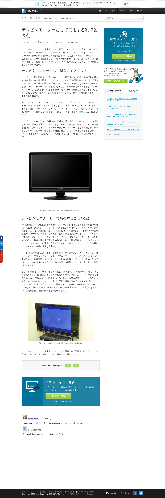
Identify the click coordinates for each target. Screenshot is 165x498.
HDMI (82, 111)
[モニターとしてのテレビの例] (60, 209)
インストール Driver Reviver (58, 401)
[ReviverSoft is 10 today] (94, 11)
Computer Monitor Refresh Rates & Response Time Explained (121, 115)
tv (63, 42)
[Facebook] (135, 495)
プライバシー (81, 494)
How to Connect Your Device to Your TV (123, 130)
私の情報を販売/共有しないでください (62, 492)
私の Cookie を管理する (85, 492)
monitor (57, 42)
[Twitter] (141, 495)
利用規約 (71, 494)
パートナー (30, 492)
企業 (23, 492)
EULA (38, 492)
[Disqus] (60, 446)
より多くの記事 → (113, 134)
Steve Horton (30, 42)
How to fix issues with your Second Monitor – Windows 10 (121, 123)
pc (61, 42)
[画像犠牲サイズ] (60, 341)
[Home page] (100, 11)
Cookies (90, 494)
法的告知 (44, 492)
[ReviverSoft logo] (32, 11)
